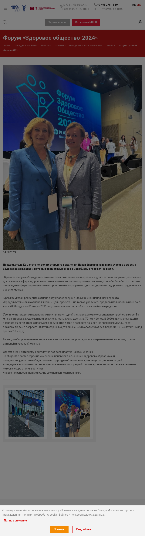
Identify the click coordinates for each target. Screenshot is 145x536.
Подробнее (83, 529)
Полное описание (15, 520)
